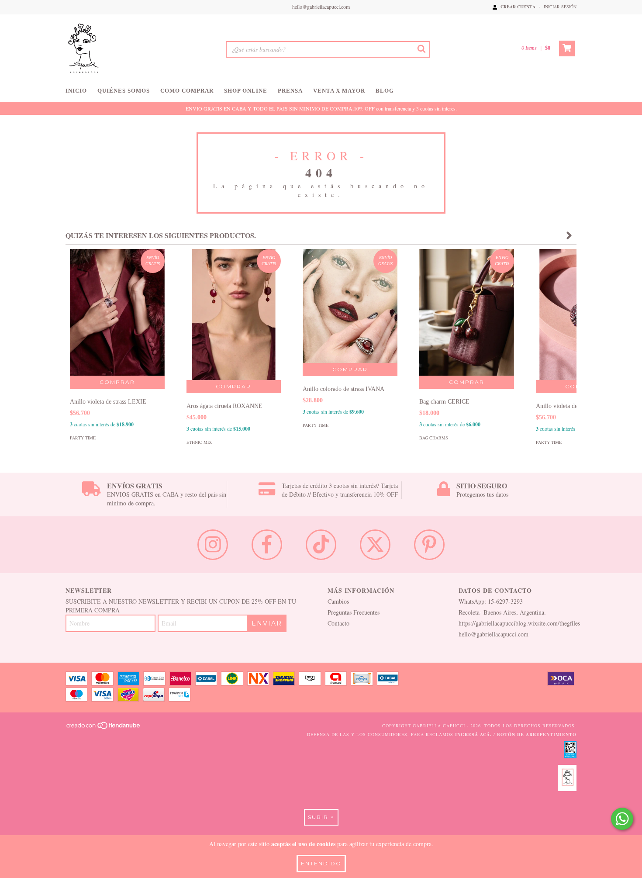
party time (83, 438)
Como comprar (187, 90)
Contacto (338, 623)
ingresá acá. (473, 734)
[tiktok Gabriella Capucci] (321, 544)
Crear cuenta (517, 6)
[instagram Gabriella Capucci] (212, 544)
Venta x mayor (339, 90)
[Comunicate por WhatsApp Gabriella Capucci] (622, 819)
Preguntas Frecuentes (354, 612)
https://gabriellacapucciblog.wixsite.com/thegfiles (519, 623)
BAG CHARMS (433, 438)
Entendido (321, 863)
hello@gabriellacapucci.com (321, 6)
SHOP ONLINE (245, 90)
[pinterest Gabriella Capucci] (429, 544)
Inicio (76, 90)
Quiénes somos (123, 90)
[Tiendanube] (104, 728)
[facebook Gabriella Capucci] (267, 544)
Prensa (290, 90)
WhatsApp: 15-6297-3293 (491, 601)
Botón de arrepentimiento (536, 734)
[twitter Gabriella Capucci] (375, 544)
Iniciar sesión (560, 6)
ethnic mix (199, 442)
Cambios (338, 601)
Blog (385, 90)
